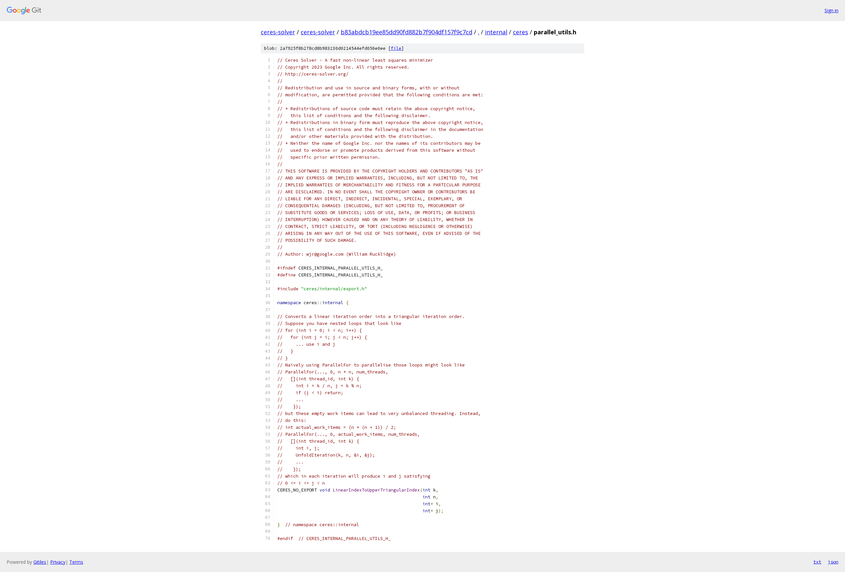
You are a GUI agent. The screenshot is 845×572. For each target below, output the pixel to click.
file (396, 48)
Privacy (57, 562)
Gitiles (39, 562)
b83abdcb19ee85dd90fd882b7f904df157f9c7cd (406, 32)
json (833, 562)
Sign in (831, 10)
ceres (520, 32)
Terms (76, 562)
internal (496, 32)
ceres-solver (278, 32)
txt (817, 562)
